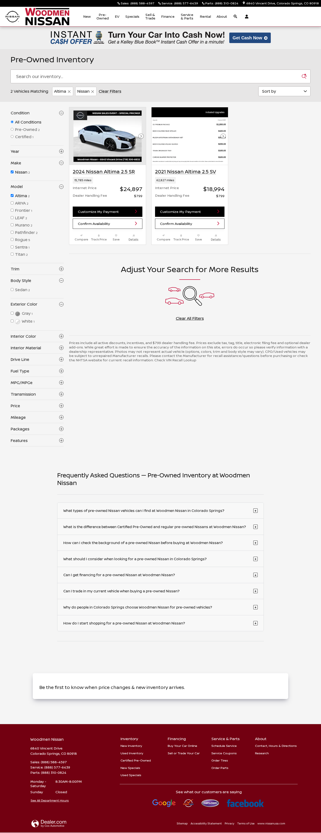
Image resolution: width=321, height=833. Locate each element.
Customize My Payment (98, 211)
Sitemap (182, 823)
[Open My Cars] (245, 16)
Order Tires (219, 760)
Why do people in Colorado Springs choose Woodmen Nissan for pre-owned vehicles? (160, 607)
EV (117, 16)
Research (262, 753)
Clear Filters (110, 91)
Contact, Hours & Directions (276, 746)
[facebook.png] (245, 803)
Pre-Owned (103, 16)
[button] (107, 180)
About (222, 16)
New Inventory (131, 746)
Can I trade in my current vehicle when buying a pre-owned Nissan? (160, 591)
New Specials (130, 768)
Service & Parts (187, 16)
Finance (167, 16)
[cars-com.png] (210, 803)
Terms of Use (246, 823)
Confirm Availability (94, 223)
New (87, 16)
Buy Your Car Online (182, 746)
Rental (205, 16)
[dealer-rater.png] (188, 803)
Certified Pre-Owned (136, 760)
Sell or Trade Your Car (184, 753)
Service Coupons (224, 753)
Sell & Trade (150, 16)
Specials (132, 16)
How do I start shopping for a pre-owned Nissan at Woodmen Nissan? (160, 623)
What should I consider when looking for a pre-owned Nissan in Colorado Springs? (160, 559)
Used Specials (131, 775)
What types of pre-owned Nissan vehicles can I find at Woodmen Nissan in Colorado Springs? (160, 510)
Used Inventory (132, 753)
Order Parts (219, 768)
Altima (60, 91)
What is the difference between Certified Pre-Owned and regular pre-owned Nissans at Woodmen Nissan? (160, 527)
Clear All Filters (190, 318)
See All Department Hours (50, 800)
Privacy (229, 823)
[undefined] (164, 803)
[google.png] (164, 803)
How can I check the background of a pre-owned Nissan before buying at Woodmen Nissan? (160, 543)
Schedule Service (224, 746)
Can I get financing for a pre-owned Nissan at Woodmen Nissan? (160, 575)
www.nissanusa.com (271, 823)
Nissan (83, 91)
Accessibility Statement (206, 823)
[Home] (12, 17)
